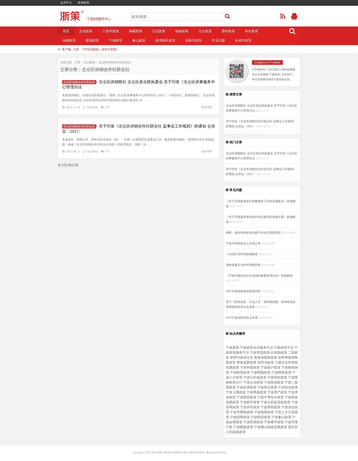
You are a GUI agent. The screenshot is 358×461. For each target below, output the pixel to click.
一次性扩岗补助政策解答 (242, 254)
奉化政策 (251, 31)
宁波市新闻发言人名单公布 (243, 243)
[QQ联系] (294, 17)
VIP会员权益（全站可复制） (100, 49)
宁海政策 (115, 40)
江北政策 (158, 31)
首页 (66, 31)
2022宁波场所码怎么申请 (242, 317)
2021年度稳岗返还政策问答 (243, 291)
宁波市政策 (110, 31)
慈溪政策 (92, 40)
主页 (77, 62)
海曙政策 (135, 31)
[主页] (92, 19)
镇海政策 (182, 31)
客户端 (66, 49)
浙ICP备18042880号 (194, 452)
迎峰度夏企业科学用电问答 (243, 265)
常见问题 (218, 40)
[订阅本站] (283, 17)
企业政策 (85, 31)
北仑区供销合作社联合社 (115, 62)
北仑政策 (205, 31)
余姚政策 (69, 40)
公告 (76, 49)
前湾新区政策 (165, 40)
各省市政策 (243, 40)
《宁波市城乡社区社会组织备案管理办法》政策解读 (259, 275)
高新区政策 (193, 40)
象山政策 (138, 40)
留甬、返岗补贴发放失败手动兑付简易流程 (253, 232)
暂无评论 (92, 107)
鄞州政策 (228, 31)
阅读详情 (206, 107)
